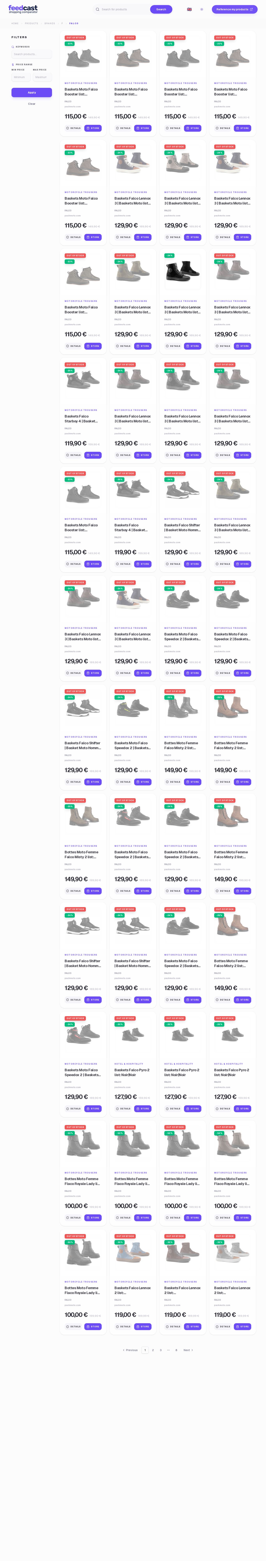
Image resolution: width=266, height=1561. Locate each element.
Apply (32, 92)
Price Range (24, 64)
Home (15, 23)
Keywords (23, 47)
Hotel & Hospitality (129, 1064)
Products (31, 23)
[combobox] (189, 9)
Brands (50, 23)
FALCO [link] (74, 23)
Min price (18, 70)
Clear (31, 104)
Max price (40, 70)
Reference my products (232, 9)
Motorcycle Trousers (81, 83)
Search (161, 9)
